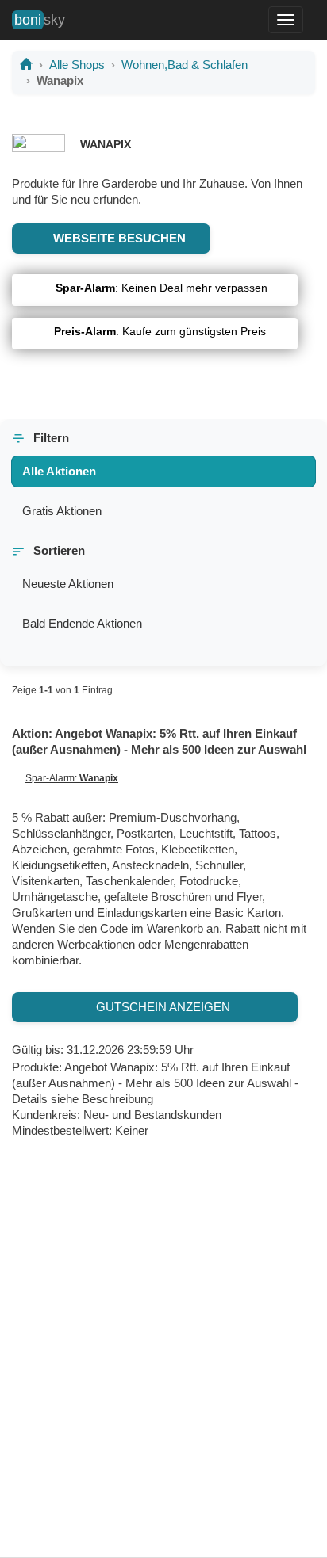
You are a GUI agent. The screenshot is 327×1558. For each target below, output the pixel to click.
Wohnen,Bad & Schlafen (184, 64)
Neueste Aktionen (67, 583)
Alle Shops (77, 64)
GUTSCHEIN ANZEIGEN (160, 1007)
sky (39, 20)
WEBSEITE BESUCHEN (116, 238)
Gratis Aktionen (62, 510)
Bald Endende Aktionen (82, 623)
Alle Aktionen (59, 471)
